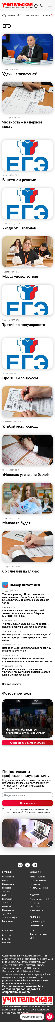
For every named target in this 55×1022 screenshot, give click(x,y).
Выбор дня (7, 895)
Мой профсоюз (36, 907)
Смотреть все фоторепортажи (27, 742)
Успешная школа (37, 877)
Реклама (6, 939)
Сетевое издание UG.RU (40, 899)
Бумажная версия (38, 922)
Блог (32, 938)
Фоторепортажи (16, 693)
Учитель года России (39, 888)
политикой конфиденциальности (33, 809)
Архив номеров (36, 910)
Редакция (6, 935)
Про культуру (8, 884)
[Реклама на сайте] (50, 1016)
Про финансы (8, 910)
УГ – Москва (35, 903)
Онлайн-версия (36, 925)
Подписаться (27, 802)
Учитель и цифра (9, 917)
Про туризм (7, 899)
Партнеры (6, 943)
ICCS (32, 931)
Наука (5, 880)
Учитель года (32, 15)
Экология (6, 892)
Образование (8, 877)
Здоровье (6, 914)
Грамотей (6, 906)
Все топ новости (11, 684)
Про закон (6, 888)
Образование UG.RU (12, 15)
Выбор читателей (25, 585)
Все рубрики (7, 921)
